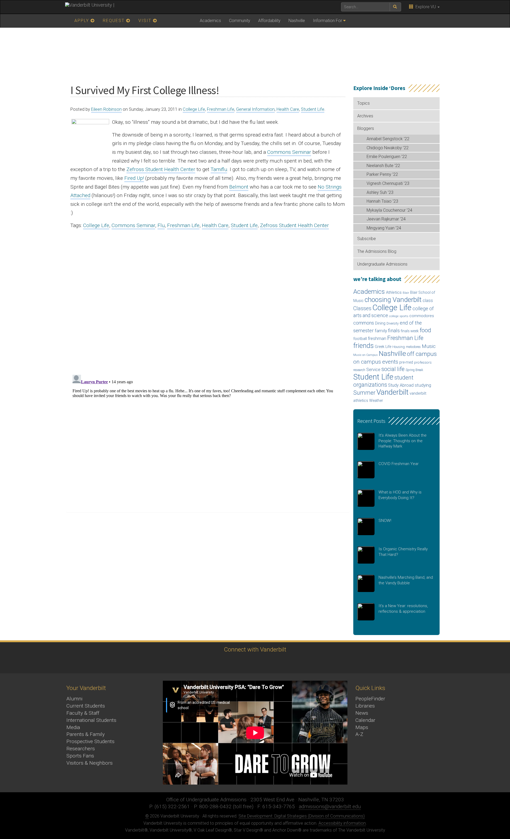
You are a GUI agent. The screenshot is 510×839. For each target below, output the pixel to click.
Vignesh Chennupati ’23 (388, 183)
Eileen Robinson (106, 109)
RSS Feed (298, 663)
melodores (413, 347)
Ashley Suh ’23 (380, 192)
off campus (422, 353)
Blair (406, 293)
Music (429, 346)
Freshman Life (220, 109)
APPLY (82, 20)
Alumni (74, 699)
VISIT (145, 20)
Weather (376, 400)
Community (239, 20)
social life (393, 369)
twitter (210, 663)
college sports (398, 316)
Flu (161, 225)
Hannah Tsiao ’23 (382, 201)
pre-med (406, 362)
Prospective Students (90, 741)
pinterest (283, 663)
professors (423, 362)
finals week (410, 331)
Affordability (269, 20)
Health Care (288, 109)
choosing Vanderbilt (393, 300)
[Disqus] (207, 300)
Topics (363, 103)
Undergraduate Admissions (382, 264)
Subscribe (366, 238)
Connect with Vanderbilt (255, 649)
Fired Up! (134, 178)
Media (73, 727)
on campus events (375, 362)
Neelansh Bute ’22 (383, 165)
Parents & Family (85, 734)
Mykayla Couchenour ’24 (389, 210)
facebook (225, 663)
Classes (362, 308)
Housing (398, 347)
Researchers (80, 749)
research (359, 370)
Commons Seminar (289, 152)
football (360, 338)
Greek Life (383, 346)
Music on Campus (365, 355)
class (428, 300)
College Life (194, 109)
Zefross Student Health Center (160, 169)
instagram (239, 663)
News (361, 713)
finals (394, 330)
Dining (380, 323)
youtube (254, 663)
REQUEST (114, 20)
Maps (361, 727)
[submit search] (395, 6)
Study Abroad (401, 385)
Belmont (238, 187)
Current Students (85, 706)
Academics (210, 20)
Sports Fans (80, 756)
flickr (268, 663)
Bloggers (365, 128)
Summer (364, 392)
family (381, 330)
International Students (91, 720)
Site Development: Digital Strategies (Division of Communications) (302, 816)
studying (423, 385)
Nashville (296, 20)
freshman (377, 338)
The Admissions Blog (376, 251)
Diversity (392, 323)
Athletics (394, 292)
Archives (365, 115)
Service (373, 369)
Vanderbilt (392, 392)
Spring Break (414, 370)
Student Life (312, 109)
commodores (421, 315)
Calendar (365, 720)
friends (363, 346)
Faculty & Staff (82, 713)
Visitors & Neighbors (89, 763)
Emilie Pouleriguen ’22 (387, 156)
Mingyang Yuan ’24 (384, 228)
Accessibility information (342, 823)
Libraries (365, 706)
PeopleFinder (370, 699)
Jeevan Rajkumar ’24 (386, 219)
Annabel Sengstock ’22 (388, 138)
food (425, 330)
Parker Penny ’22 (382, 174)
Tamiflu (219, 169)
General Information (255, 109)
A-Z (359, 734)
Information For (327, 20)
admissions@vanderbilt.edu (330, 806)
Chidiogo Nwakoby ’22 (388, 147)
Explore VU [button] (425, 6)
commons (363, 323)
